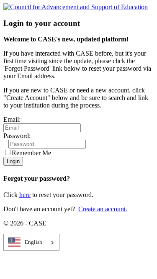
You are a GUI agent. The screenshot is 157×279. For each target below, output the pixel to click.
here (25, 194)
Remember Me (31, 152)
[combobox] (31, 242)
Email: (12, 119)
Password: (17, 135)
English (33, 242)
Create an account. (102, 208)
